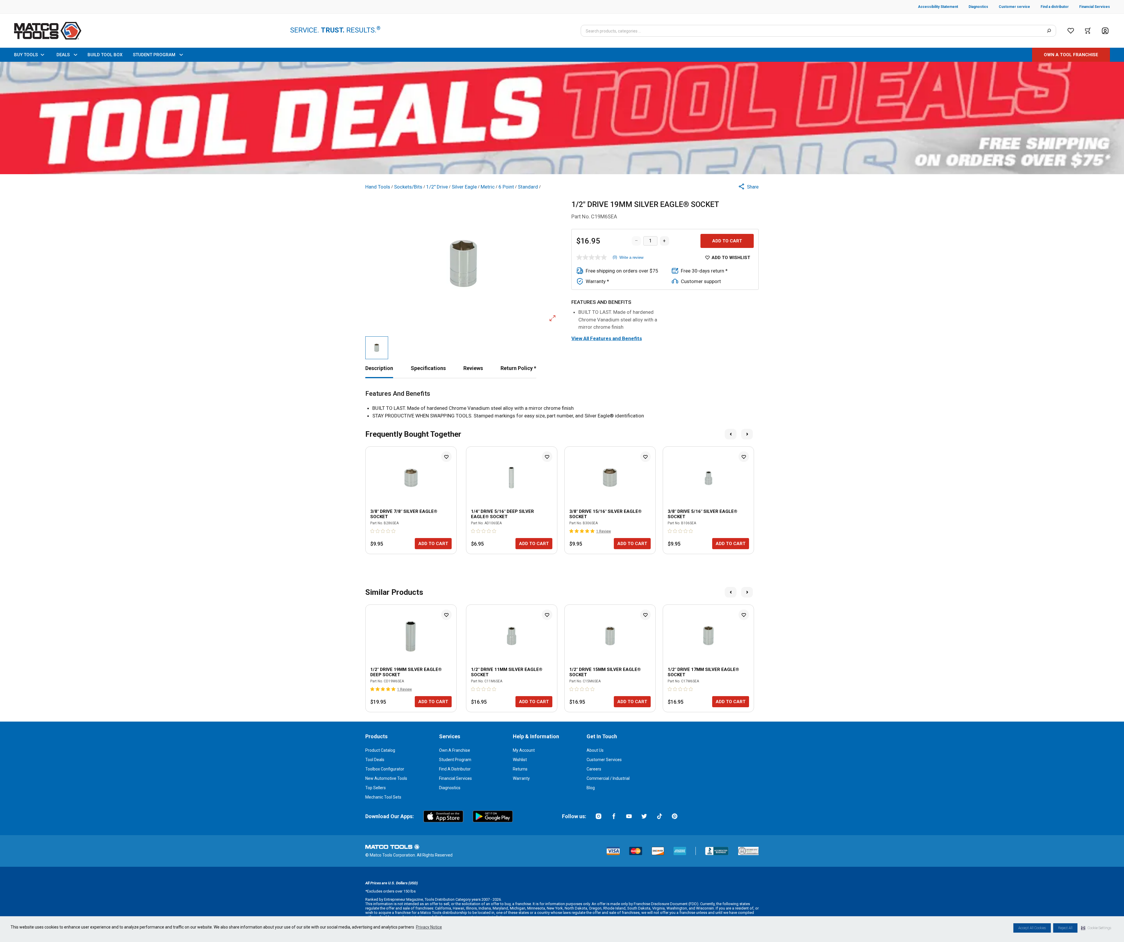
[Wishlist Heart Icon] (446, 456)
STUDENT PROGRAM (154, 54)
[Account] (1105, 31)
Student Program (455, 759)
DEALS (63, 54)
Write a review (631, 257)
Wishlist (520, 759)
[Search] (1048, 30)
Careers (594, 769)
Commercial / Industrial (608, 778)
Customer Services (604, 759)
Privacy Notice (429, 927)
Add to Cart (727, 241)
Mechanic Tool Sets (383, 797)
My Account (524, 750)
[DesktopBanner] (562, 118)
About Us (595, 750)
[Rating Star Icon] (372, 531)
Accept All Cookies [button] (1032, 928)
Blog (591, 787)
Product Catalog (380, 750)
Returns (520, 769)
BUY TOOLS (26, 54)
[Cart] (1088, 30)
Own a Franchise (454, 750)
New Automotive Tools (386, 778)
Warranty (521, 778)
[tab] (379, 368)
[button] (1096, 928)
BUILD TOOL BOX (105, 54)
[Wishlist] (1070, 30)
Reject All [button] (1065, 928)
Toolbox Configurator (384, 769)
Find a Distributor (455, 769)
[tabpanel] (562, 404)
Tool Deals (374, 759)
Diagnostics (449, 787)
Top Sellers (375, 787)
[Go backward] (730, 434)
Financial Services (455, 778)
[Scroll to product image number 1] (376, 347)
